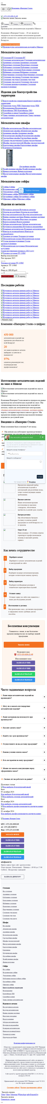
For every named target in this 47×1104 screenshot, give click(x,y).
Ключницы (6, 950)
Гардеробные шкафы (10, 938)
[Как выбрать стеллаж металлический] (17, 796)
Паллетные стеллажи (10, 906)
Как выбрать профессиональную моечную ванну (21, 813)
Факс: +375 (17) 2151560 (10, 830)
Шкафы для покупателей (11, 941)
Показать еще (7, 320)
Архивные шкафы (9, 932)
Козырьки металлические (11, 1028)
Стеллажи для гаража (10, 912)
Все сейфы (6, 969)
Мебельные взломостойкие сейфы (14, 978)
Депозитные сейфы (9, 975)
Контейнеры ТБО (8, 994)
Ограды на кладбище (10, 1037)
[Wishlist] (2, 261)
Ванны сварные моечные (11, 1013)
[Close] (2, 2)
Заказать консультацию (10, 44)
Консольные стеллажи (10, 900)
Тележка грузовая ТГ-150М (12, 263)
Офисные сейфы (8, 984)
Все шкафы (6, 926)
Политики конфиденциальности (24, 1043)
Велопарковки (7, 991)
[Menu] (3, 9)
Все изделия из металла (10, 1007)
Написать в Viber (23, 663)
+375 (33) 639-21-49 (10, 16)
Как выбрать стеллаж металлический (16, 804)
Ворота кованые (8, 1019)
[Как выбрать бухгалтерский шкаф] (16, 787)
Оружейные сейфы (9, 981)
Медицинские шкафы (10, 953)
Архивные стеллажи (9, 894)
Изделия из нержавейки (11, 1025)
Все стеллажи (7, 891)
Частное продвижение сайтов (31, 1087)
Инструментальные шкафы (12, 944)
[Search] (8, 9)
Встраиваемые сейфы (10, 972)
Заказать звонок (20, 18)
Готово (39, 477)
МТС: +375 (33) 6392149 (10, 824)
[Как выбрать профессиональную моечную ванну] (22, 806)
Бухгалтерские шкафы (10, 935)
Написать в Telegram (23, 680)
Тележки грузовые (9, 1034)
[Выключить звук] (41, 437)
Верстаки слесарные (10, 1016)
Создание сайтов (13, 1087)
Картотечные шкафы (10, 947)
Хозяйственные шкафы (10, 959)
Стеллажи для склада (10, 918)
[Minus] (2, 273)
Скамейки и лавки (9, 997)
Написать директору (12, 877)
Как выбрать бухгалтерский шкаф (15, 794)
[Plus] (27, 273)
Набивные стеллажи (9, 903)
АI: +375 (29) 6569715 (9, 827)
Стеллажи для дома (9, 915)
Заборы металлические (10, 1022)
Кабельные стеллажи (10, 897)
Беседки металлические (11, 1010)
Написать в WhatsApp (23, 674)
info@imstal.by (6, 862)
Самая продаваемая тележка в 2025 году (17, 251)
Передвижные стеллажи (11, 909)
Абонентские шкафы (10, 929)
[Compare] (4, 261)
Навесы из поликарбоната (11, 1031)
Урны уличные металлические (13, 1000)
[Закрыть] (43, 437)
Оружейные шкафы (9, 956)
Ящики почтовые (8, 962)
